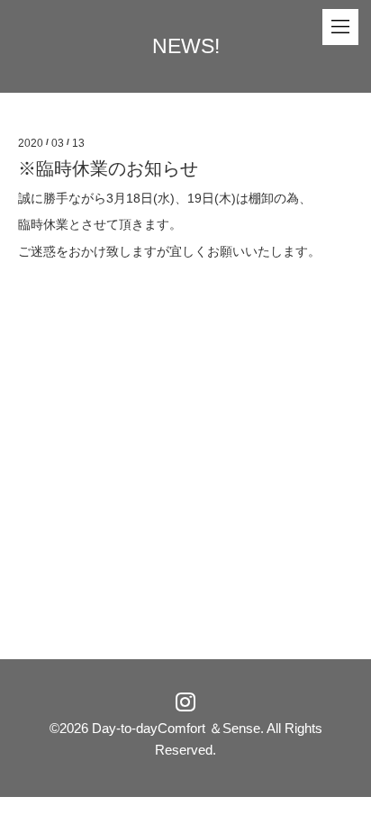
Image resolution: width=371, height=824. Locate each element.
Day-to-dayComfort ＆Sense (176, 728)
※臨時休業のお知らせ (108, 168)
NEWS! (186, 46)
